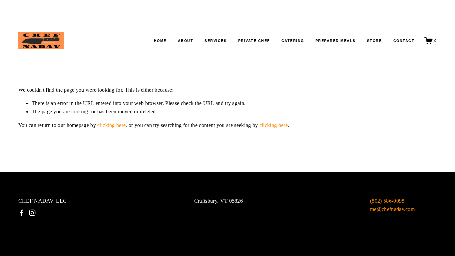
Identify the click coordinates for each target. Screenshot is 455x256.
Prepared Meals (335, 40)
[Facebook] (21, 212)
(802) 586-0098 (387, 201)
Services (216, 40)
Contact (404, 40)
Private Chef (254, 40)
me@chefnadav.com (392, 209)
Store (374, 40)
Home (160, 40)
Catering (292, 40)
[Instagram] (32, 212)
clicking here (111, 125)
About (186, 40)
